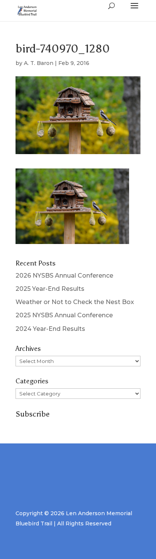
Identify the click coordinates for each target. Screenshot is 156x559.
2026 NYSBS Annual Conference (64, 275)
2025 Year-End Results (50, 288)
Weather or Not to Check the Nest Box (75, 302)
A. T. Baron (38, 63)
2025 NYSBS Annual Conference (64, 315)
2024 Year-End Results (50, 328)
